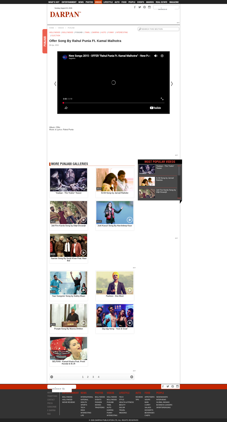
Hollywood (54, 32)
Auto (117, 2)
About (50, 392)
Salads (148, 407)
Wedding (123, 413)
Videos (98, 2)
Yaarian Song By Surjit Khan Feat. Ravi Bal (68, 259)
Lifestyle (108, 2)
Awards (150, 2)
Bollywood (67, 32)
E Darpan (51, 410)
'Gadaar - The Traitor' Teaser (69, 193)
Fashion (98, 402)
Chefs (147, 415)
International (87, 397)
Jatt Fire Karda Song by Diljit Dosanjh (68, 225)
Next (172, 84)
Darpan (95, 32)
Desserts (149, 410)
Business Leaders (164, 405)
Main (147, 402)
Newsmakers (162, 397)
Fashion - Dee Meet (115, 296)
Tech (83, 407)
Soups (147, 400)
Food (124, 2)
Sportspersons (163, 407)
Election (55, 36)
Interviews (161, 400)
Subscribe (51, 407)
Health (84, 402)
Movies (98, 405)
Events (140, 2)
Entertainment (69, 2)
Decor (122, 407)
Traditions (52, 396)
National (84, 400)
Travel (122, 410)
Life (82, 415)
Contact (51, 399)
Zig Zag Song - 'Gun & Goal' (115, 329)
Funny (111, 32)
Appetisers (149, 397)
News (81, 2)
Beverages (149, 413)
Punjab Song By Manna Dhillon (68, 329)
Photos (89, 2)
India (83, 410)
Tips (137, 400)
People (131, 2)
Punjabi (71, 28)
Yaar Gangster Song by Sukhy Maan (68, 296)
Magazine (174, 2)
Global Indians (162, 402)
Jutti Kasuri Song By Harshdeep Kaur (114, 225)
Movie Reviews (68, 402)
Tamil (87, 32)
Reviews (139, 397)
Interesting (122, 32)
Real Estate (161, 2)
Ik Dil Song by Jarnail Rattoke (114, 193)
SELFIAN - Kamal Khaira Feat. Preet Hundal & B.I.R (68, 362)
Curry (147, 405)
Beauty (122, 405)
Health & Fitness (126, 402)
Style (121, 400)
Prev (55, 84)
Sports (84, 405)
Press (50, 403)
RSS (49, 414)
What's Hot (53, 2)
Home (51, 28)
